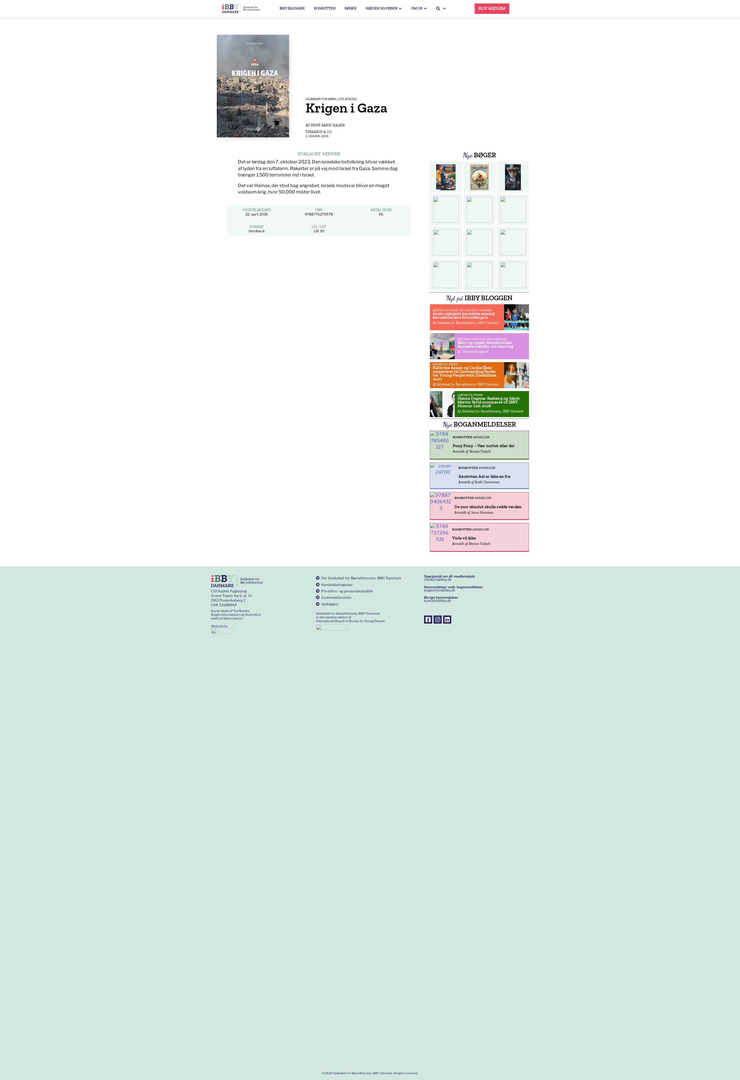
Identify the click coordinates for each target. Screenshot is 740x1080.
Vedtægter (330, 604)
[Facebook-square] (428, 619)
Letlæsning (347, 99)
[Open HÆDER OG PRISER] (400, 8)
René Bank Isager (328, 125)
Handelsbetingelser (337, 585)
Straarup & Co (319, 132)
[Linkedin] (447, 619)
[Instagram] (438, 619)
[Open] (444, 8)
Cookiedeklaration (336, 597)
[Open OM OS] (425, 8)
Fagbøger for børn (321, 99)
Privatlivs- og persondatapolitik (347, 591)
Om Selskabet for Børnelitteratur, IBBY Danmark (361, 578)
